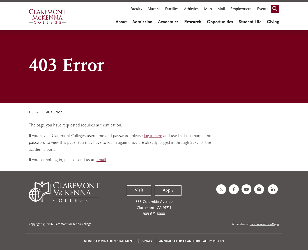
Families (172, 9)
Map (208, 9)
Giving (273, 22)
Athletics (191, 9)
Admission (142, 22)
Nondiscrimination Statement (109, 241)
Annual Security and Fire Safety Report (191, 241)
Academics (168, 22)
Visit (139, 190)
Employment (241, 9)
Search (276, 10)
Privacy (146, 241)
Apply (168, 190)
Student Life (250, 22)
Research (192, 22)
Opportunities (220, 22)
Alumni (153, 9)
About (121, 22)
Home (34, 112)
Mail (221, 9)
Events (262, 9)
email (101, 160)
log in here (153, 136)
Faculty (136, 9)
